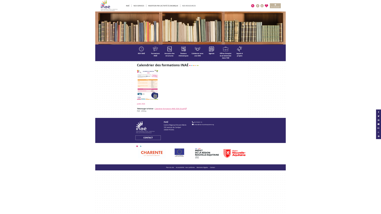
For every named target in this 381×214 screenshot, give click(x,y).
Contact (212, 167)
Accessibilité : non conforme (185, 167)
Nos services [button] (139, 6)
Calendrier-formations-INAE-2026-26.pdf (170, 109)
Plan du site (170, 167)
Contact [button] (148, 137)
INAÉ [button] (127, 6)
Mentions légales (202, 167)
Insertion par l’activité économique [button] (163, 6)
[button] (252, 5)
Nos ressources (189, 6)
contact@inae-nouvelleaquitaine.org (204, 124)
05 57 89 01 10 (198, 122)
